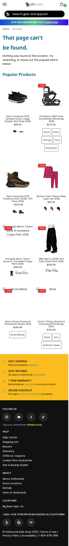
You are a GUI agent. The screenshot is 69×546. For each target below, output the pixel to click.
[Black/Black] (14, 208)
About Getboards (13, 473)
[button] (62, 4)
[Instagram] (7, 412)
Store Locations (12, 478)
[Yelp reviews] (7, 520)
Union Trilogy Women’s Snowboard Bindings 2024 (49, 318)
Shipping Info (11, 436)
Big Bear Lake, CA (13, 501)
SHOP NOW (52, 22)
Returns (7, 441)
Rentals (7, 482)
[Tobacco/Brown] (21, 208)
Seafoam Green (49, 339)
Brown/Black (17, 329)
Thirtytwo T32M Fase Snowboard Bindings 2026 (49, 117)
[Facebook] (31, 412)
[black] (11, 270)
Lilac (54, 331)
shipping (33, 359)
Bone (54, 130)
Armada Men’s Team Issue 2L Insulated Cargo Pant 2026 (17, 257)
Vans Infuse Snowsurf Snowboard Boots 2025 (17, 317)
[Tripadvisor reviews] (31, 520)
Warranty (8, 446)
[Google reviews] (19, 520)
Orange (45, 138)
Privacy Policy (11, 533)
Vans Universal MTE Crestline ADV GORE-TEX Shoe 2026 (17, 196)
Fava (55, 138)
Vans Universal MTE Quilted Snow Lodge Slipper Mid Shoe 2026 (18, 118)
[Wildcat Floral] (50, 206)
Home (6, 28)
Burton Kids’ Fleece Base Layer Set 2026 (49, 194)
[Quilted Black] (15, 131)
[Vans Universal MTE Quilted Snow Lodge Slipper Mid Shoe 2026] (18, 97)
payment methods (29, 388)
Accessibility (28, 533)
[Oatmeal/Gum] (21, 131)
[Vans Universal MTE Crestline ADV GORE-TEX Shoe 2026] (17, 175)
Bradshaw (49, 146)
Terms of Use (48, 530)
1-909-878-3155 (48, 533)
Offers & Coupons (14, 450)
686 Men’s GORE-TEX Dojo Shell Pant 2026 (49, 256)
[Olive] (17, 270)
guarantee (39, 369)
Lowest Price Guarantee (17, 455)
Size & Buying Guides (15, 459)
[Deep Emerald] (43, 206)
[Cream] (24, 270)
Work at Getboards (14, 487)
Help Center (10, 432)
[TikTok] (43, 412)
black (45, 130)
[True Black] (56, 206)
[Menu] (8, 4)
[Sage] (53, 267)
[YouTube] (19, 412)
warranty (29, 379)
